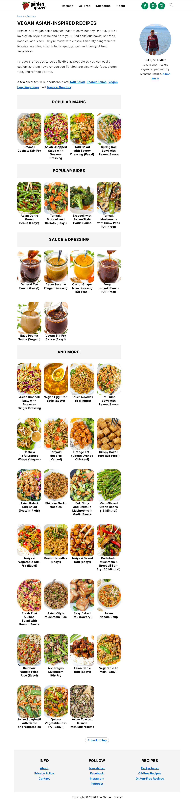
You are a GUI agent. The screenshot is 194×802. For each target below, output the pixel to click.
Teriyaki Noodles (59, 87)
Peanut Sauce (97, 82)
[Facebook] (144, 5)
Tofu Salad (77, 82)
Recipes (67, 6)
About (120, 6)
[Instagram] (161, 5)
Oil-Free (84, 6)
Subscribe (103, 6)
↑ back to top (97, 740)
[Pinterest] (153, 5)
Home (20, 16)
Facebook (97, 773)
